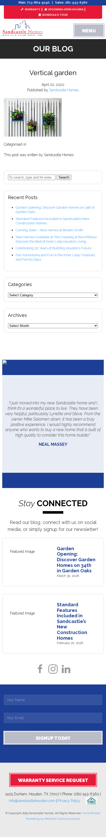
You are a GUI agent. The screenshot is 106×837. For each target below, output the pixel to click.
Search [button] (64, 177)
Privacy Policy (71, 801)
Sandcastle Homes (64, 90)
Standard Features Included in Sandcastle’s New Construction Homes (72, 621)
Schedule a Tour (55, 14)
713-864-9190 (38, 2)
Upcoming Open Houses (65, 9)
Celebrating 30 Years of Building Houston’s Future (53, 248)
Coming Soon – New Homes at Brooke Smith (49, 230)
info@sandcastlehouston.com (32, 801)
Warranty (32, 9)
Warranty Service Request (53, 780)
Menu (89, 30)
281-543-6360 (76, 2)
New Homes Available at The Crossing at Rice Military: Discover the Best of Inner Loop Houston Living (57, 239)
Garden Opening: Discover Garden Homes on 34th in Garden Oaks (76, 559)
